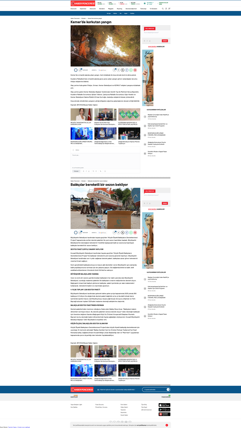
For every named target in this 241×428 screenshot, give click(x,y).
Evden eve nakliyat (24, 427)
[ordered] (93, 171)
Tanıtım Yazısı (12, 427)
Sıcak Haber (124, 415)
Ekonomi (73, 8)
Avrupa (109, 13)
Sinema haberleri (131, 8)
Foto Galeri (124, 404)
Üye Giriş (144, 404)
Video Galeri (124, 407)
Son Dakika (74, 407)
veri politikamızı (141, 425)
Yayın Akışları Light (76, 404)
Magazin (110, 8)
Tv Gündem (153, 8)
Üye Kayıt (144, 407)
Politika (132, 13)
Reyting (119, 8)
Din (120, 13)
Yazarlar (123, 410)
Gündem (102, 8)
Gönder (76, 171)
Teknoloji (143, 8)
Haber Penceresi (75, 18)
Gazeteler (83, 8)
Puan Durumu (166, 396)
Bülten (115, 13)
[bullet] (96, 171)
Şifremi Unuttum (146, 410)
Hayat (125, 13)
